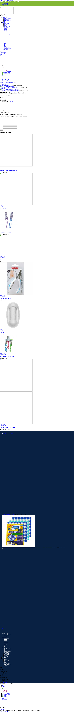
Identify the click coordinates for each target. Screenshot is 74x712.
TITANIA (4, 41)
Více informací (2, 711)
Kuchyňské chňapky (7, 20)
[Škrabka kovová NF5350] (8, 228)
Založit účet (2, 709)
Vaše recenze (2, 124)
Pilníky (5, 30)
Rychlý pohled (2, 167)
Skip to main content (9, 0)
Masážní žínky (6, 652)
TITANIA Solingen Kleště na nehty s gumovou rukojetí (9, 90)
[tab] (3, 104)
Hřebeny (5, 24)
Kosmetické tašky (7, 26)
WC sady (6, 49)
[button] (3, 168)
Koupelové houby (7, 651)
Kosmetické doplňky (7, 34)
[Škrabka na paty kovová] (11, 255)
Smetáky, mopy (7, 47)
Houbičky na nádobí (7, 18)
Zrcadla (5, 39)
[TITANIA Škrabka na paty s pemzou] (16, 166)
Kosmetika (4, 22)
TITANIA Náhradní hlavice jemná (7, 332)
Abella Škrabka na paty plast (6, 208)
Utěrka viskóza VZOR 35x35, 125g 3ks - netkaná (43, 547)
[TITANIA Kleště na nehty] (16, 294)
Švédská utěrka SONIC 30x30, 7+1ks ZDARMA (10, 628)
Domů (1, 85)
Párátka (5, 21)
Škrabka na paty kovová (5, 259)
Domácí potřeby (5, 17)
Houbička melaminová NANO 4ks (8, 514)
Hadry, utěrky (6, 44)
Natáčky (5, 28)
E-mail (1, 127)
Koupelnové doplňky (8, 35)
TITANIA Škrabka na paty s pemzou (8, 170)
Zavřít (1, 703)
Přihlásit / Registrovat (5, 701)
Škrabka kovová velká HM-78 (7, 356)
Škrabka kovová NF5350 (5, 232)
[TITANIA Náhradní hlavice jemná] (14, 328)
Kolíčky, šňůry (6, 19)
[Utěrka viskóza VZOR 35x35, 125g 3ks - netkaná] (18, 547)
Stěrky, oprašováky (7, 48)
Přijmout (6, 711)
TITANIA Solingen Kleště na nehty (8, 427)
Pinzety (5, 31)
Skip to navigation (3, 0)
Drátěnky (6, 43)
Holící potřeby (6, 23)
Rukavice (6, 46)
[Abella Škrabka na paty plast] (16, 204)
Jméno (1, 125)
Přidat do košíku (3, 100)
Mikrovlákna (6, 45)
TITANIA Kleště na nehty (5, 298)
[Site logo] (7, 13)
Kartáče (5, 25)
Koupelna (4, 32)
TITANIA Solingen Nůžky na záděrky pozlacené (8, 87)
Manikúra (6, 27)
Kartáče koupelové (7, 33)
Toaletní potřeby (7, 37)
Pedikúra (5, 29)
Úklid (3, 42)
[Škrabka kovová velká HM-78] (8, 352)
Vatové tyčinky (6, 38)
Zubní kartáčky (7, 40)
